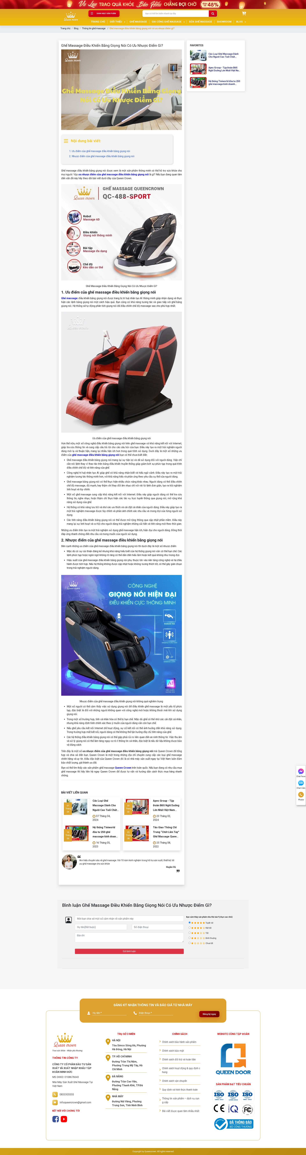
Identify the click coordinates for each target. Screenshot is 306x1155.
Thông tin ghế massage (94, 28)
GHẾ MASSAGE (138, 21)
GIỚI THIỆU (116, 21)
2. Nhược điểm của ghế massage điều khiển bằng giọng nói (101, 156)
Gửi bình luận (129, 951)
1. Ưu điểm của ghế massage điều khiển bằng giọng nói (99, 151)
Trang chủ (65, 28)
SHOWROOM (224, 21)
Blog (76, 28)
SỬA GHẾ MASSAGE (200, 21)
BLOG (239, 21)
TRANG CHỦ (98, 21)
